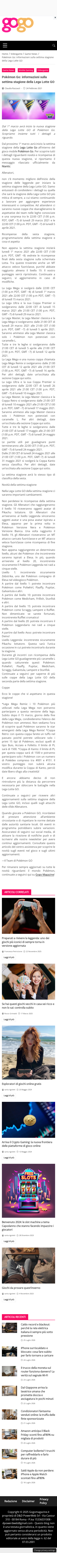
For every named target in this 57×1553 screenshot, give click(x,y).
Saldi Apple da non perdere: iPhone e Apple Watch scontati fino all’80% (37, 1474)
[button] (54, 45)
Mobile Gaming (26, 70)
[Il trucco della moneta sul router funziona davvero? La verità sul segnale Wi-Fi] (9, 1371)
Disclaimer (28, 1501)
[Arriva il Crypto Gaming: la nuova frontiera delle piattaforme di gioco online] (28, 1120)
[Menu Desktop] (5, 45)
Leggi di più (9, 957)
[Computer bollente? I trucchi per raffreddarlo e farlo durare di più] (9, 1454)
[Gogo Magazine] (18, 28)
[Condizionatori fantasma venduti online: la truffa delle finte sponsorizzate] (9, 1414)
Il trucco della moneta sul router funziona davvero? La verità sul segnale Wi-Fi (37, 1371)
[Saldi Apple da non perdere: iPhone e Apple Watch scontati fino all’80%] (9, 1474)
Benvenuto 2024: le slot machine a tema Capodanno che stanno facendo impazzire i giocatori (28, 1225)
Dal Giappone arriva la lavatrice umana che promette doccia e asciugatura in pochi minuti (37, 1393)
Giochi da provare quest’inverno (21, 1288)
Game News (8, 70)
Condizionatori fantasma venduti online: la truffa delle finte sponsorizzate (38, 1414)
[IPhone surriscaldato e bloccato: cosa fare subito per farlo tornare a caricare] (9, 1351)
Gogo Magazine (44, 874)
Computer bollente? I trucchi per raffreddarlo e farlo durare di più (38, 1454)
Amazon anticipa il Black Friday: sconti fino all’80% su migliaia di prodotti (37, 1434)
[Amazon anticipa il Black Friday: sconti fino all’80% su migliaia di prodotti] (9, 1434)
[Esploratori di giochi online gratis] (28, 1053)
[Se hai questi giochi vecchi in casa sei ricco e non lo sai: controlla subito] (28, 982)
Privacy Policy (44, 1501)
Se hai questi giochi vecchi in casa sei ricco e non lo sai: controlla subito (28, 1005)
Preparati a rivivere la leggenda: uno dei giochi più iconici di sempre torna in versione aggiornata (25, 941)
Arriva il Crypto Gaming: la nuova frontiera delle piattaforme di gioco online (27, 1144)
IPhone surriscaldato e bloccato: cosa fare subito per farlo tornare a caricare (37, 1351)
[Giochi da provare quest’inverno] (28, 1266)
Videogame (43, 70)
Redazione (10, 1501)
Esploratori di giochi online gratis (21, 1084)
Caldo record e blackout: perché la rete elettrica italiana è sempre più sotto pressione (37, 1330)
